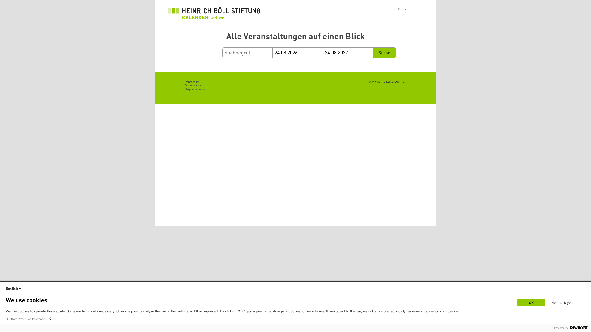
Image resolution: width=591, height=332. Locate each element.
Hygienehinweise (196, 89)
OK (531, 303)
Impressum (192, 81)
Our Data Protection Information (26, 319)
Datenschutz (193, 85)
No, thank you (562, 303)
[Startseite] (214, 14)
